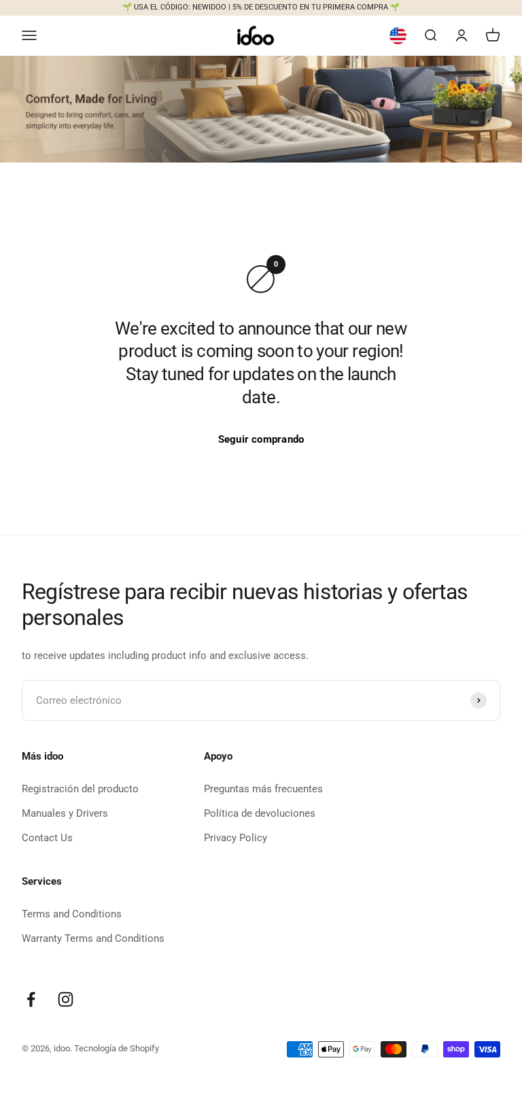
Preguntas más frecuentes (263, 789)
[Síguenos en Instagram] (65, 999)
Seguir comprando (261, 439)
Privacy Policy (235, 838)
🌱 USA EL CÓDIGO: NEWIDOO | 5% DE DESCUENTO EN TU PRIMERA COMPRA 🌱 (261, 7)
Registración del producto (80, 789)
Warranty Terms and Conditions (93, 938)
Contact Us (47, 838)
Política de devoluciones (259, 813)
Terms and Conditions (72, 914)
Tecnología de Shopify (116, 1048)
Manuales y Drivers (65, 813)
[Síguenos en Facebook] (31, 999)
